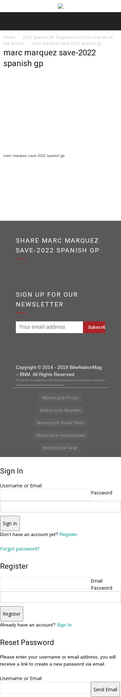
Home (9, 37)
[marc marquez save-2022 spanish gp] (60, 149)
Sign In (64, 624)
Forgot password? (19, 548)
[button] (111, 21)
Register (68, 534)
